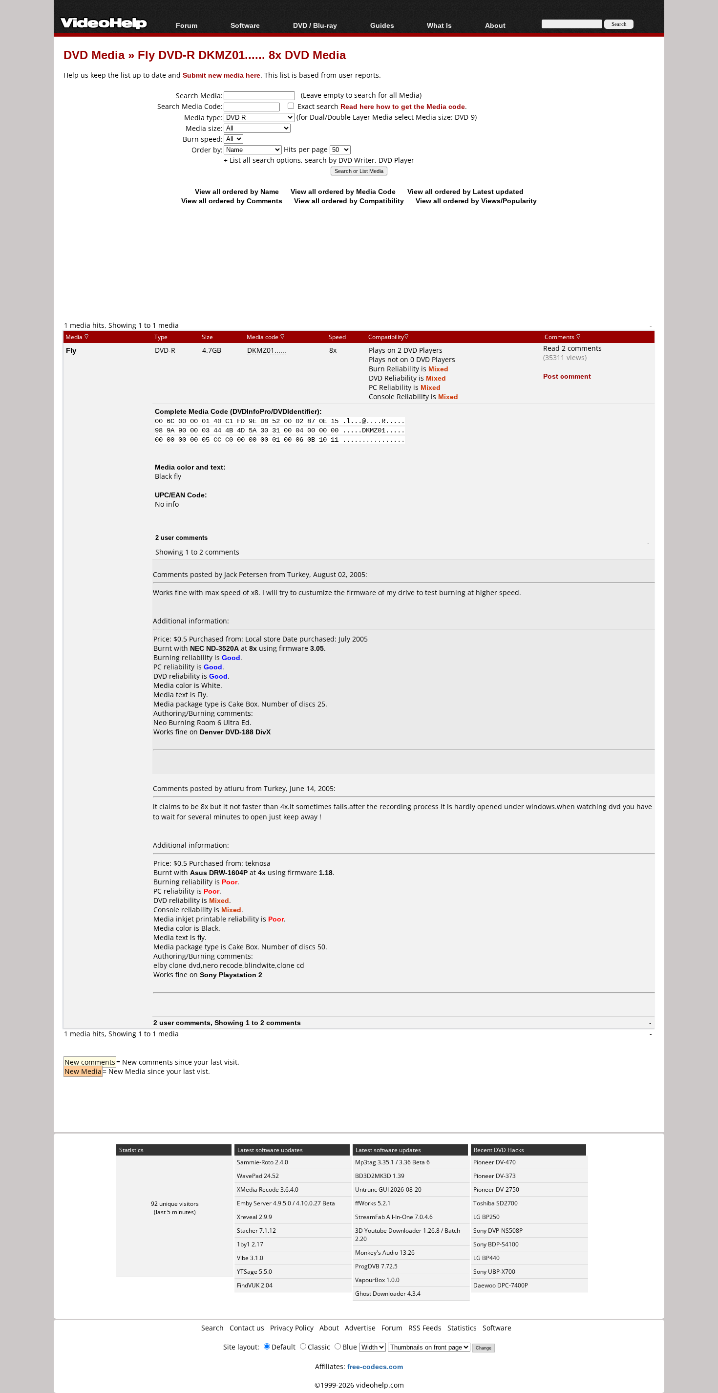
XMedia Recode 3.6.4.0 (267, 1189)
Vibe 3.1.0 (250, 1258)
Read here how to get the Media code (402, 106)
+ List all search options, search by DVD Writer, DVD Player (319, 160)
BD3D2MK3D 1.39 (379, 1176)
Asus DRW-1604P (219, 872)
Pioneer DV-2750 (496, 1189)
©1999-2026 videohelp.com (359, 1385)
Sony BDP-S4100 (496, 1244)
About (329, 1327)
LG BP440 (486, 1258)
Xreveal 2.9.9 (254, 1217)
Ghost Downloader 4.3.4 (388, 1293)
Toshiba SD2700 (495, 1203)
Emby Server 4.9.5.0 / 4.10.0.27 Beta (286, 1203)
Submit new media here (221, 75)
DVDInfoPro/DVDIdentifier (274, 411)
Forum (186, 25)
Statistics (462, 1327)
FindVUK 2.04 (255, 1285)
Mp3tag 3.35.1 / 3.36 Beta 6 (392, 1162)
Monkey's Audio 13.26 (385, 1252)
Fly (71, 350)
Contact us (247, 1327)
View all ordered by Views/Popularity (476, 200)
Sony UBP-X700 (494, 1271)
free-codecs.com (375, 1366)
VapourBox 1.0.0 (377, 1280)
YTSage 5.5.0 (254, 1271)
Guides (382, 25)
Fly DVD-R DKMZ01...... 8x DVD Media (242, 54)
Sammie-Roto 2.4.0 (262, 1162)
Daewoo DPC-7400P (500, 1285)
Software (245, 25)
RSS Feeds (425, 1327)
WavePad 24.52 (258, 1176)
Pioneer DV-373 (494, 1176)
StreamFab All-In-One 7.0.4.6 (394, 1217)
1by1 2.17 (250, 1244)
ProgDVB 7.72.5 (376, 1266)
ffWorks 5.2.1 (373, 1203)
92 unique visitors (175, 1204)
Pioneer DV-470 (494, 1162)
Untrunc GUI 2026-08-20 (388, 1189)
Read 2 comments (572, 348)
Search (212, 1327)
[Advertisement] (359, 279)
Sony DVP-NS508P (498, 1230)
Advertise (360, 1327)
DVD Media (94, 54)
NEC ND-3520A (214, 648)
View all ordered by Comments (231, 200)
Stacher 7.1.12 (256, 1230)
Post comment (567, 376)
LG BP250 (486, 1217)
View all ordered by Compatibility (349, 200)
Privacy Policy (292, 1327)
